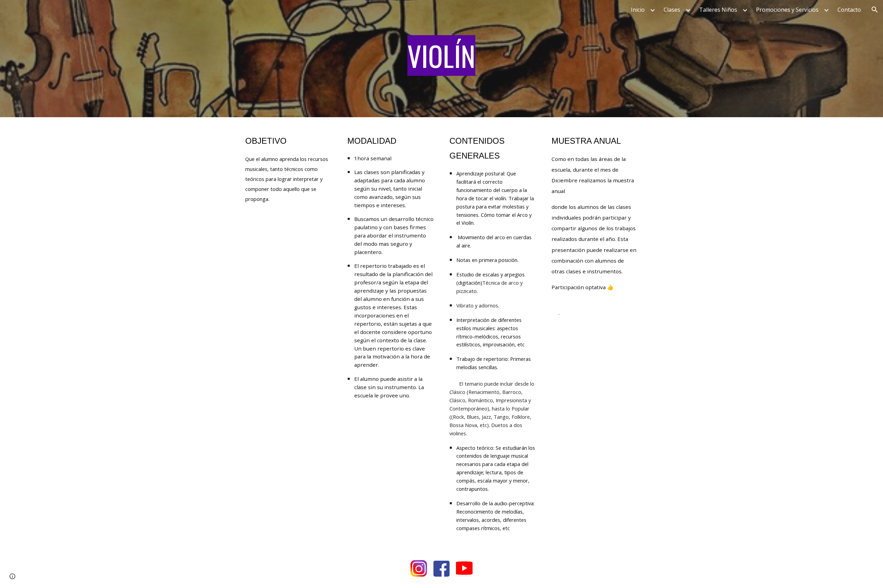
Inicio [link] (638, 9)
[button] (874, 9)
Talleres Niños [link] (718, 9)
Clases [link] (672, 9)
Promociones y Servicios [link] (787, 9)
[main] (441, 59)
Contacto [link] (849, 9)
